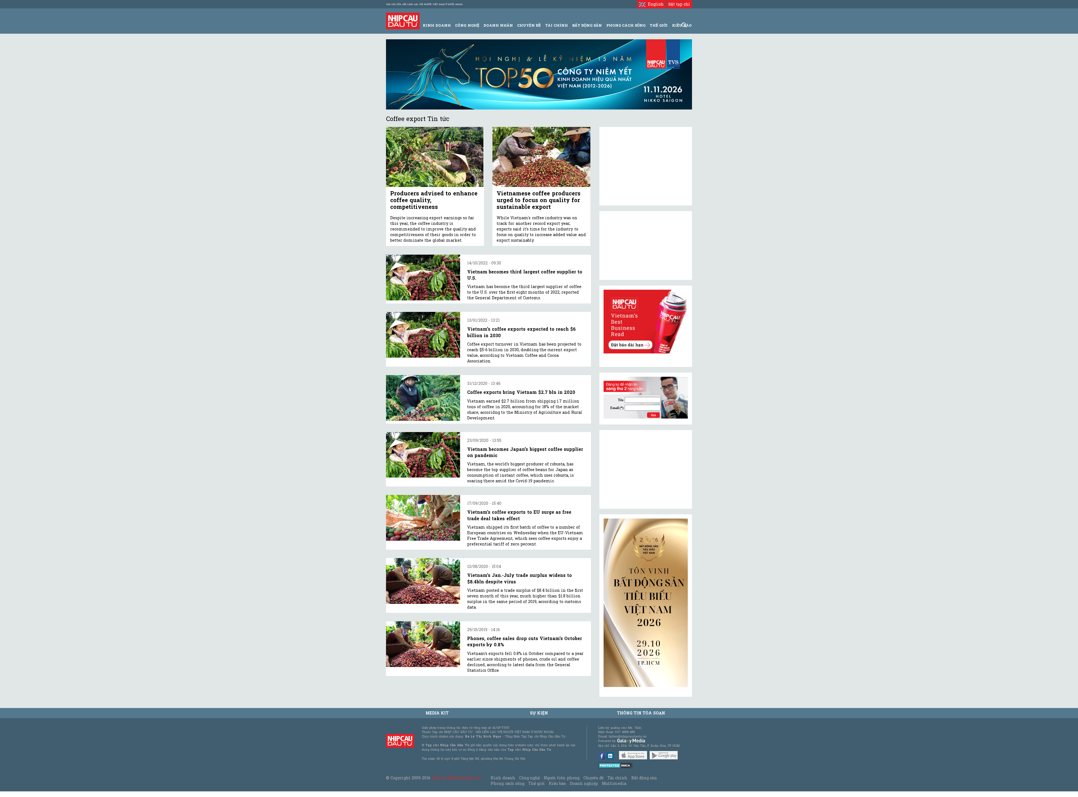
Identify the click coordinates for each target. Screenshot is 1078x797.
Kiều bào (557, 783)
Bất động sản (587, 25)
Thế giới (659, 25)
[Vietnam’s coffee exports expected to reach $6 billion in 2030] (423, 335)
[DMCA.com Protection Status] (615, 765)
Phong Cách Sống (625, 25)
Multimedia (614, 783)
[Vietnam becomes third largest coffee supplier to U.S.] (423, 277)
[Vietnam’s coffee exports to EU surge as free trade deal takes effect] (423, 518)
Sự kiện (539, 713)
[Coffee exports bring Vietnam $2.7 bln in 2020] (423, 398)
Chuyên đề (529, 25)
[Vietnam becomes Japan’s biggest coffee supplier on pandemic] (423, 455)
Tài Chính (556, 25)
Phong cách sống (507, 783)
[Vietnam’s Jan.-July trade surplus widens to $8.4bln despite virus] (423, 581)
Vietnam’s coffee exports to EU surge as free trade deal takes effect (519, 515)
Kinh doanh (503, 777)
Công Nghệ (467, 25)
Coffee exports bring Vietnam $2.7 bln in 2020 (521, 392)
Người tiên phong (561, 777)
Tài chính (617, 777)
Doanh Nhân (498, 25)
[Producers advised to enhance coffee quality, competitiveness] (435, 157)
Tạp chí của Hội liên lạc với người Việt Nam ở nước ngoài (424, 4)
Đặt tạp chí (679, 4)
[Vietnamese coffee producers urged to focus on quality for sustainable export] (541, 157)
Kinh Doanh (437, 25)
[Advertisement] (646, 469)
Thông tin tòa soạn (641, 713)
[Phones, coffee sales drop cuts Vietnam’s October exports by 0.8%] (423, 644)
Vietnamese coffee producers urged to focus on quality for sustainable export (538, 199)
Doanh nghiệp (584, 783)
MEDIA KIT (437, 713)
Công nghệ (529, 777)
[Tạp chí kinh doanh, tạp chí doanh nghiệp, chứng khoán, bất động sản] (403, 20)
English (654, 4)
